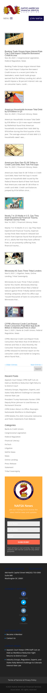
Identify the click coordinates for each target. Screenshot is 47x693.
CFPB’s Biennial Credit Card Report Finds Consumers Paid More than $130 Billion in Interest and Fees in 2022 (22, 326)
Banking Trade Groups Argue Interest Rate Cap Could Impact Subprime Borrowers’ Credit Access (23, 53)
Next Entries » (36, 365)
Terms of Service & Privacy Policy (22, 680)
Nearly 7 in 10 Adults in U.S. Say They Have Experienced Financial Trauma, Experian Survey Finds (22, 218)
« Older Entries (11, 365)
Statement (9, 467)
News (23, 61)
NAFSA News (10, 452)
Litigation (20, 273)
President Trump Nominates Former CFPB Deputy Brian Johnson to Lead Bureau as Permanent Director (22, 402)
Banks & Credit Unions (25, 330)
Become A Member (14, 634)
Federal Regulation (13, 61)
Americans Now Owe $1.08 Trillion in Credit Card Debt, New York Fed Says (21, 164)
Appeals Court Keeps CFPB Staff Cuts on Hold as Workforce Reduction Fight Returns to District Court (23, 383)
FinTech (8, 444)
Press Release (10, 463)
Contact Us (11, 638)
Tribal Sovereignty (20, 276)
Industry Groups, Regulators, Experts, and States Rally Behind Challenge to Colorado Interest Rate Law (22, 392)
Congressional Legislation (28, 58)
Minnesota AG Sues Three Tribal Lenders (23, 271)
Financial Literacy (24, 114)
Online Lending (11, 460)
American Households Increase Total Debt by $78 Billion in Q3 (23, 110)
